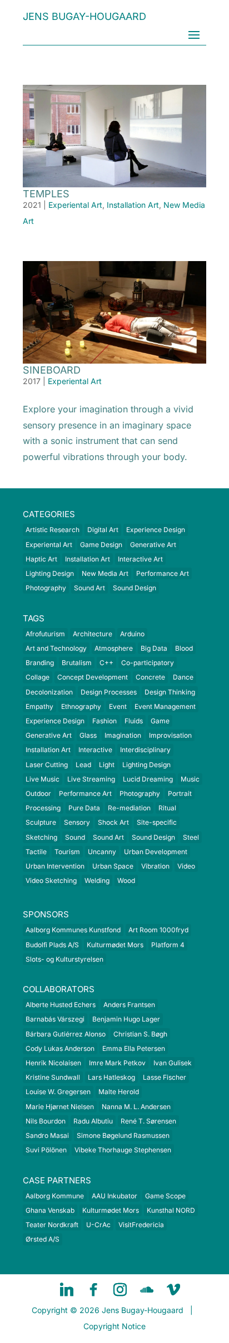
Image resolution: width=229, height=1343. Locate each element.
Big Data (154, 648)
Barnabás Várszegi (55, 1019)
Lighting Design (50, 573)
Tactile (36, 851)
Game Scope (165, 1196)
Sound (75, 837)
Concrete (150, 677)
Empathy (39, 706)
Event (118, 706)
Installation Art (133, 205)
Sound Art (89, 588)
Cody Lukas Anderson (60, 1048)
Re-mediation (129, 808)
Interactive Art (140, 559)
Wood (126, 880)
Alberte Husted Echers (61, 1004)
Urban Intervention (55, 866)
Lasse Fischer (164, 1077)
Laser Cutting (47, 764)
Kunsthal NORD (171, 1210)
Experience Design (155, 529)
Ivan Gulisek (172, 1063)
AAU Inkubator (114, 1196)
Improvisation (170, 735)
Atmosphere (113, 648)
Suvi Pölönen (46, 1150)
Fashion (104, 721)
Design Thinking (170, 692)
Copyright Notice (114, 1326)
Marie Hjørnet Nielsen (60, 1106)
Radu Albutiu (93, 1121)
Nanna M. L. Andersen (136, 1106)
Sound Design (134, 588)
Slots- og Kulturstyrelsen (64, 959)
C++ (106, 662)
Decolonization (49, 692)
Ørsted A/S (42, 1239)
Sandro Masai (47, 1135)
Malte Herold (118, 1091)
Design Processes (109, 692)
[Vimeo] (173, 1289)
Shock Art (113, 822)
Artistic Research (52, 529)
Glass (88, 735)
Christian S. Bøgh (140, 1034)
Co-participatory (147, 662)
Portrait (180, 793)
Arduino (132, 634)
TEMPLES (46, 194)
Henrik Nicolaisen (53, 1063)
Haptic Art (41, 559)
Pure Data (84, 808)
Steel (191, 837)
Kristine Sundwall (53, 1077)
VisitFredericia (141, 1225)
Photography (46, 588)
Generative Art (153, 544)
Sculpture (41, 822)
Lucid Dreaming (148, 779)
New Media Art (105, 573)
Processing (43, 808)
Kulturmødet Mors (115, 945)
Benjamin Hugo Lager (126, 1019)
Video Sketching (51, 880)
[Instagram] (120, 1289)
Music (190, 779)
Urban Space (112, 866)
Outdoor (38, 793)
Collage (37, 677)
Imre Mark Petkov (117, 1063)
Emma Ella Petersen (133, 1048)
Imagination (122, 735)
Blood (184, 648)
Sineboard (52, 370)
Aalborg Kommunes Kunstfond (73, 930)
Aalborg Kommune (55, 1196)
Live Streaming (91, 779)
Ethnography (81, 706)
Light (106, 764)
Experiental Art (75, 205)
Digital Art (102, 529)
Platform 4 (168, 945)
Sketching (41, 837)
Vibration (155, 866)
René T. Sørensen (148, 1121)
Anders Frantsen (129, 1004)
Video (186, 866)
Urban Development (155, 851)
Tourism (67, 851)
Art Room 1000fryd (158, 930)
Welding (96, 880)
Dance (183, 677)
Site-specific (157, 822)
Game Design (101, 544)
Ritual (167, 808)
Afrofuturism (45, 634)
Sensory (77, 822)
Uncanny (102, 851)
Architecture (92, 634)
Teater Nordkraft (52, 1225)
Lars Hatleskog (111, 1077)
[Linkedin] (67, 1289)
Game (160, 721)
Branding (40, 662)
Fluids (134, 721)
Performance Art (162, 573)
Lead (83, 764)
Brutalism (77, 662)
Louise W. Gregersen (58, 1091)
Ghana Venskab (50, 1210)
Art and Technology (56, 648)
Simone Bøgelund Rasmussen (123, 1135)
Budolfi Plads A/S (52, 945)
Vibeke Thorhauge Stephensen (122, 1150)
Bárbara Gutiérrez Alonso (66, 1034)
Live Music (42, 779)
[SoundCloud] (147, 1289)
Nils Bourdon (46, 1121)
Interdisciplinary (145, 749)
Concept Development (92, 677)
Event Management (165, 706)
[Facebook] (93, 1289)
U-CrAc (98, 1225)
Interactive (95, 749)
